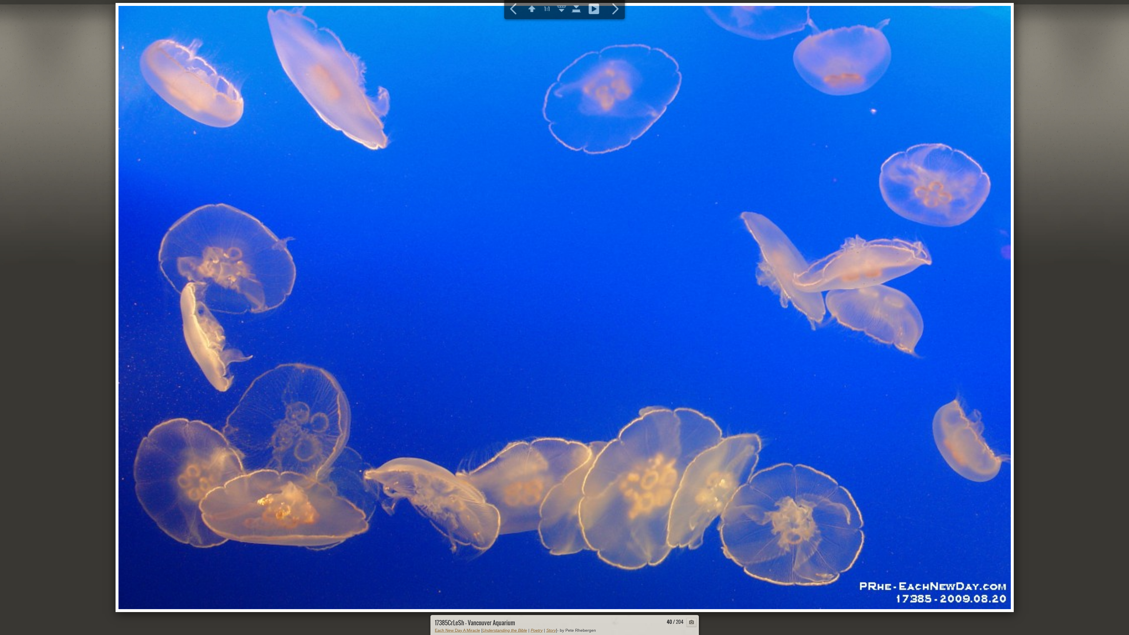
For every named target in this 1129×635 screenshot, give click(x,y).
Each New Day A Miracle (457, 630)
